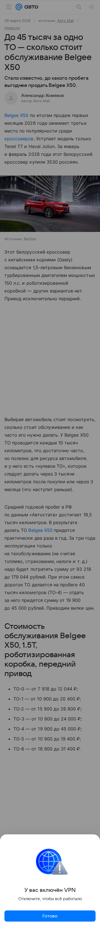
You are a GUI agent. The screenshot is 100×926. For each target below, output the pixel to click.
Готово (50, 916)
